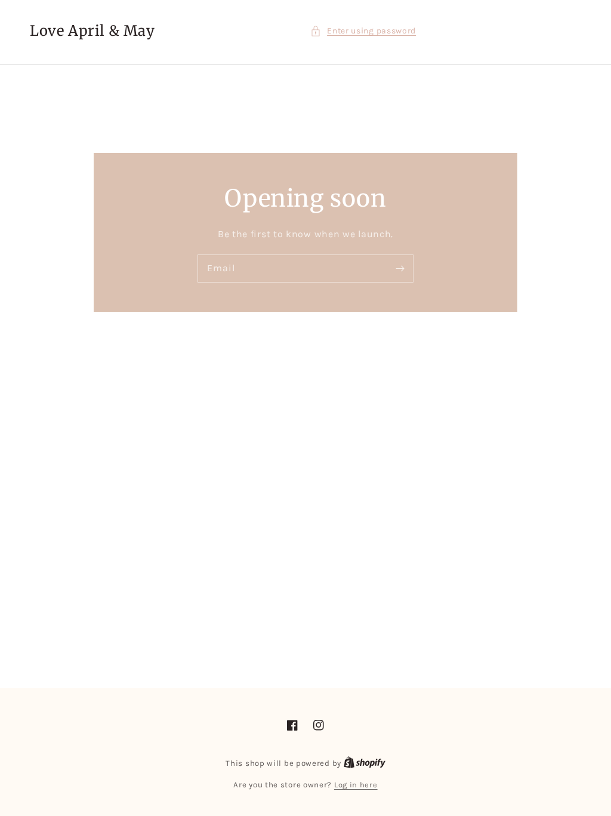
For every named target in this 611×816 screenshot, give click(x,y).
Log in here (356, 784)
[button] (363, 30)
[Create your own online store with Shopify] (364, 763)
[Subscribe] (400, 268)
